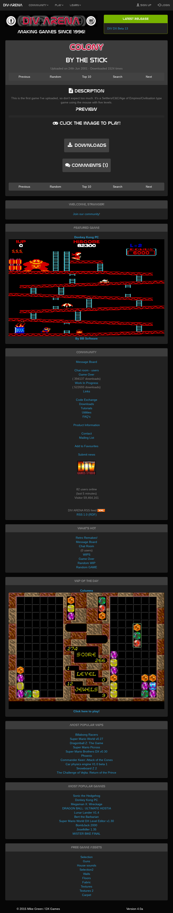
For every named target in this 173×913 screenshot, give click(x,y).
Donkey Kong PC (86, 800)
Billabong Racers (86, 734)
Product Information (86, 425)
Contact (86, 433)
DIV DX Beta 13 (117, 28)
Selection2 (86, 869)
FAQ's (86, 416)
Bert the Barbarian (86, 816)
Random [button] (55, 76)
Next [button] (149, 76)
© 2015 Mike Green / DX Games (38, 908)
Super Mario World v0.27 (86, 739)
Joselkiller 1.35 (86, 829)
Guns (86, 861)
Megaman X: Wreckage (86, 804)
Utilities (86, 412)
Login (165, 5)
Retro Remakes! (86, 537)
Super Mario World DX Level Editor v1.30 (86, 821)
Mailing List (86, 437)
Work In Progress (86, 383)
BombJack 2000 (86, 825)
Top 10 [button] (86, 76)
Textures (86, 886)
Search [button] (117, 76)
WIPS (86, 554)
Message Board (86, 362)
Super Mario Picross (86, 747)
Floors (86, 878)
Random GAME (86, 567)
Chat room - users (86, 370)
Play (58, 5)
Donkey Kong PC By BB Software (86, 287)
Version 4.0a (134, 908)
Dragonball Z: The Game (86, 743)
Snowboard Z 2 (86, 768)
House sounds (86, 865)
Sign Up (145, 5)
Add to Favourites (86, 446)
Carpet (86, 895)
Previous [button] (24, 76)
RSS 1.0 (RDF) (87, 514)
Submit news (86, 454)
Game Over (86, 374)
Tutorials (86, 408)
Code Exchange (86, 399)
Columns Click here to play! (86, 651)
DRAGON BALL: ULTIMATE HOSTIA (86, 808)
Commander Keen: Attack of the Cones (87, 760)
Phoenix (86, 755)
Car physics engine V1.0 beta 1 (86, 764)
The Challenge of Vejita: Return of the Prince (86, 772)
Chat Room (86, 546)
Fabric (86, 882)
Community (37, 5)
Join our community (86, 214)
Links (86, 391)
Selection (86, 857)
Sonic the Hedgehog (86, 795)
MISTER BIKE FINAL (86, 833)
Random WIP (86, 563)
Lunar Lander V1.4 (86, 812)
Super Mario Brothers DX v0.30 (86, 751)
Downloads (86, 404)
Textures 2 (86, 890)
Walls (86, 874)
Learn (74, 5)
